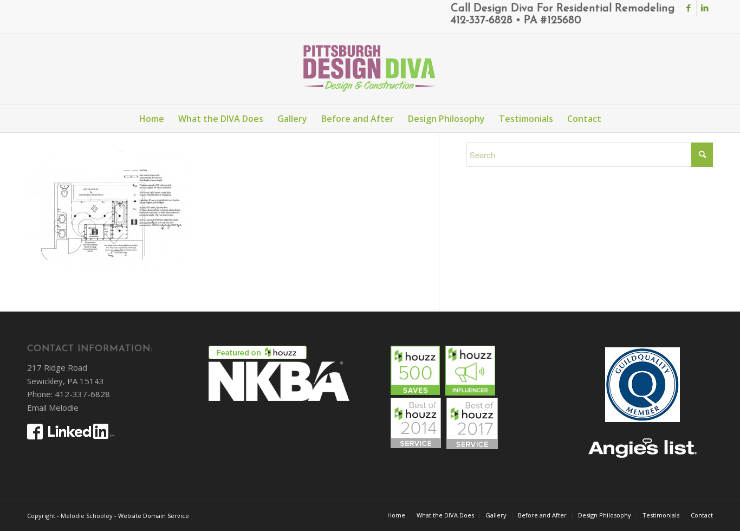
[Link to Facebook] (688, 8)
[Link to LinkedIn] (705, 8)
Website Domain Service (153, 515)
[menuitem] (151, 118)
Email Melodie (53, 407)
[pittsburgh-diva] (370, 69)
